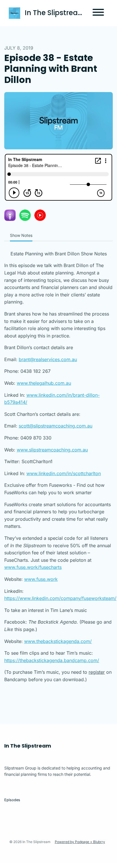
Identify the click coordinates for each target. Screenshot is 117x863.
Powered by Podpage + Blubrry (80, 842)
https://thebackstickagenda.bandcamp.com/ (51, 660)
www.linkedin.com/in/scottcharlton (63, 473)
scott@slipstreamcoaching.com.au (55, 426)
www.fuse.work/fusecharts (33, 567)
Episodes (12, 800)
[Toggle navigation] (98, 13)
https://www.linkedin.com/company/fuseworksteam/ (60, 598)
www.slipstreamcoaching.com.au (52, 450)
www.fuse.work (41, 579)
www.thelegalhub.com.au (44, 383)
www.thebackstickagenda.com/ (58, 641)
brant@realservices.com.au (48, 359)
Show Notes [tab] (21, 235)
